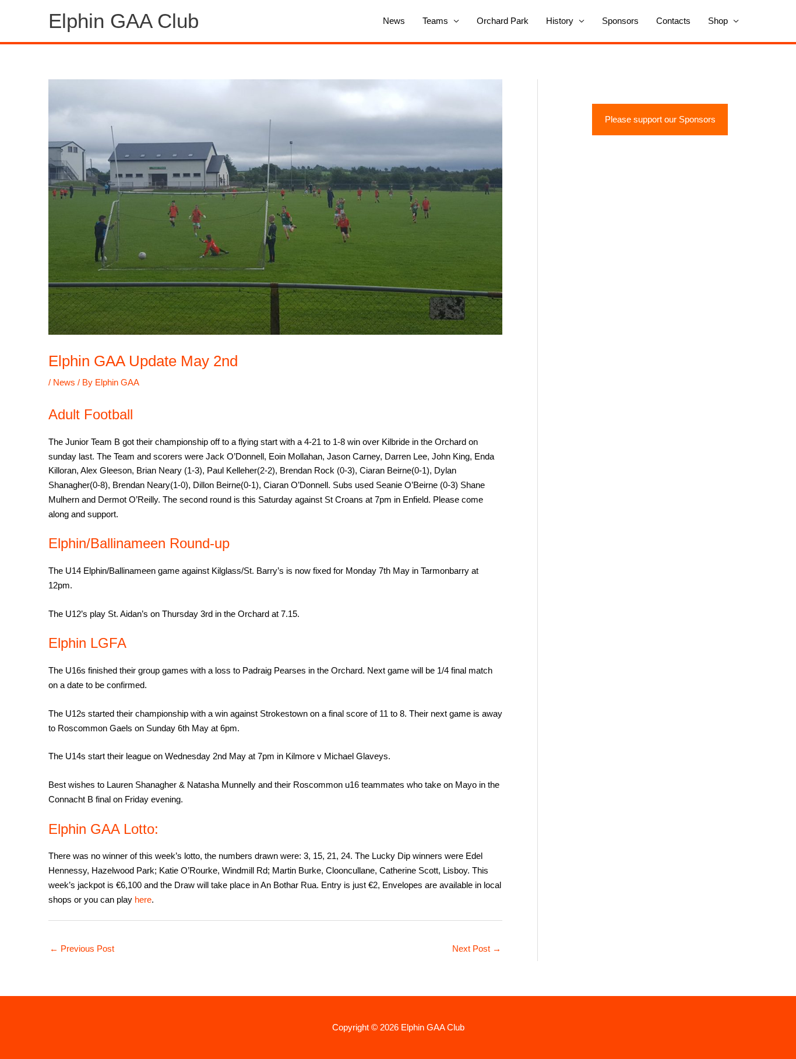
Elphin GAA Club (123, 20)
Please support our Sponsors (660, 119)
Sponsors (620, 21)
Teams (435, 21)
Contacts (673, 21)
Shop (718, 21)
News (394, 21)
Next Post (476, 948)
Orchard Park (503, 21)
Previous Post (82, 948)
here (143, 899)
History (559, 21)
